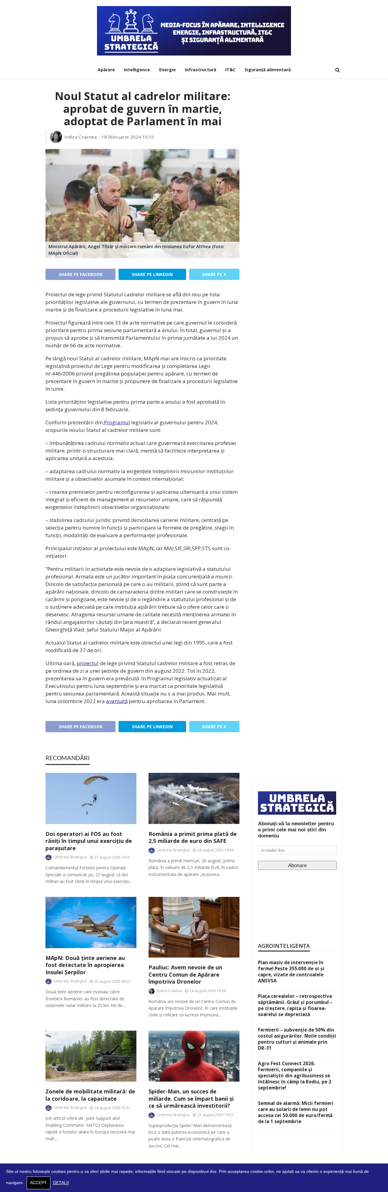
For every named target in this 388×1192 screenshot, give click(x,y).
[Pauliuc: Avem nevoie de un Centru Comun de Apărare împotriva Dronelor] (194, 927)
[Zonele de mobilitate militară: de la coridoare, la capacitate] (90, 1056)
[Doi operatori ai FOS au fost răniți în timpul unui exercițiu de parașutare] (90, 798)
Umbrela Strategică (70, 857)
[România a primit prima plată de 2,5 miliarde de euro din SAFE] (194, 798)
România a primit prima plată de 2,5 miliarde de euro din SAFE (193, 837)
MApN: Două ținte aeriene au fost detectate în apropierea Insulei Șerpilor (85, 965)
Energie (167, 69)
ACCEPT (38, 1182)
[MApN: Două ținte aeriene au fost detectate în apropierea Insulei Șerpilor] (90, 922)
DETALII (61, 1182)
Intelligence (137, 69)
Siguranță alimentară (268, 69)
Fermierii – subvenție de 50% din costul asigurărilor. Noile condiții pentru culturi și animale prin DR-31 (297, 1039)
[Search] (337, 70)
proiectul (88, 663)
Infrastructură (200, 69)
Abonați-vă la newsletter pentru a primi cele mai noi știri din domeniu (296, 830)
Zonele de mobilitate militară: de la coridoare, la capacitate (90, 1095)
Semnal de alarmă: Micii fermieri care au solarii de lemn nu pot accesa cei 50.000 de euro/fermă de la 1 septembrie (295, 1112)
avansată (117, 701)
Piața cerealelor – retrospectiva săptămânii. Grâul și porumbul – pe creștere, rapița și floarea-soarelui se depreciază (295, 1005)
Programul (116, 422)
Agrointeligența (284, 945)
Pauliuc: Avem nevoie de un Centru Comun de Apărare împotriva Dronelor (185, 974)
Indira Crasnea (80, 137)
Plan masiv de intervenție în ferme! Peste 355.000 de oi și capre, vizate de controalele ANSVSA (291, 971)
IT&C (230, 69)
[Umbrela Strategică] (194, 31)
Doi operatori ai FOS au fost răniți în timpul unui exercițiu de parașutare (88, 841)
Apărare (106, 69)
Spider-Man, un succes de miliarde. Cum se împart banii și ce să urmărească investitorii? (191, 1098)
